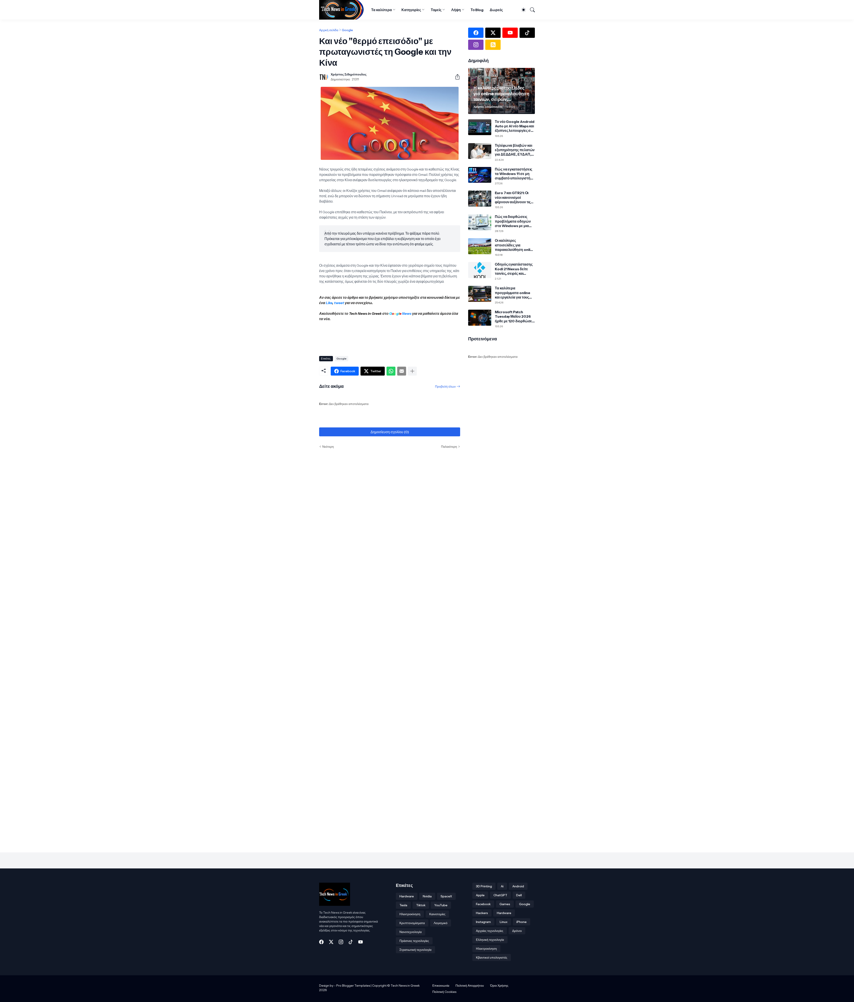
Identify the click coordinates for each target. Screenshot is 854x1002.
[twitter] (493, 33)
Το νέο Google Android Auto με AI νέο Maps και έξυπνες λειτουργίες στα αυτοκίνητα (514, 126)
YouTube (440, 905)
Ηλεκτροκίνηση (409, 914)
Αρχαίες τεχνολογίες (489, 931)
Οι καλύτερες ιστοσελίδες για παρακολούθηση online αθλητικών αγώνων (514, 245)
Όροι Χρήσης (499, 986)
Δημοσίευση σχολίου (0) (390, 432)
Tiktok (420, 905)
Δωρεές (496, 10)
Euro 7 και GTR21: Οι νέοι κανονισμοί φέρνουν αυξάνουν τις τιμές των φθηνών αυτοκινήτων (513, 197)
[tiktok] (527, 33)
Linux (504, 922)
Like (329, 303)
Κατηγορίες (411, 10)
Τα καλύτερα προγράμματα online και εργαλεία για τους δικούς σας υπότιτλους (513, 292)
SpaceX (446, 896)
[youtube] (510, 33)
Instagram (483, 922)
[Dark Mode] (522, 9)
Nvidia (427, 896)
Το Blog (477, 10)
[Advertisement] (400, 337)
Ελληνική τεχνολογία (490, 940)
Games (505, 904)
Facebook (483, 904)
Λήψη (456, 10)
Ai (502, 886)
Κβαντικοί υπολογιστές (491, 957)
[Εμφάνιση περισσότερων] (412, 371)
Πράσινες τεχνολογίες (414, 941)
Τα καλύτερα (381, 10)
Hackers (482, 913)
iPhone (521, 922)
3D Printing (484, 886)
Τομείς (436, 10)
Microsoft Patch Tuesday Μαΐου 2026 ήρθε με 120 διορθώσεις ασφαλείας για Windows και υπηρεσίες (515, 316)
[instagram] (475, 45)
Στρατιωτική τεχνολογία (415, 950)
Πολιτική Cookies (444, 992)
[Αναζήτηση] (531, 9)
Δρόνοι (517, 931)
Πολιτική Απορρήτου (469, 986)
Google (347, 30)
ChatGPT (500, 895)
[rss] (493, 45)
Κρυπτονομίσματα (412, 923)
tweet (339, 303)
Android (518, 886)
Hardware (406, 896)
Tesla (403, 905)
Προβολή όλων (445, 386)
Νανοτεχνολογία (410, 932)
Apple (480, 895)
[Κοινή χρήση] (455, 76)
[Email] (401, 371)
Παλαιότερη (449, 447)
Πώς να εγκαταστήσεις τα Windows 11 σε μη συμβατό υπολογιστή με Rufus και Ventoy (513, 174)
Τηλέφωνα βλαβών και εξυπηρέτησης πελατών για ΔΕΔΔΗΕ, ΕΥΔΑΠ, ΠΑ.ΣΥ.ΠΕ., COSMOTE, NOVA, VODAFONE (515, 150)
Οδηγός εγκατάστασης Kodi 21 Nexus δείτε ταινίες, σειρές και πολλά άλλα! (513, 269)
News (406, 313)
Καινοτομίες (437, 914)
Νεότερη (328, 447)
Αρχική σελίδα (328, 30)
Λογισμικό (440, 923)
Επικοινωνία (440, 986)
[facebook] (475, 33)
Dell (519, 895)
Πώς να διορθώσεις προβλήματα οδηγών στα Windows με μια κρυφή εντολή (513, 221)
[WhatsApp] (391, 371)
